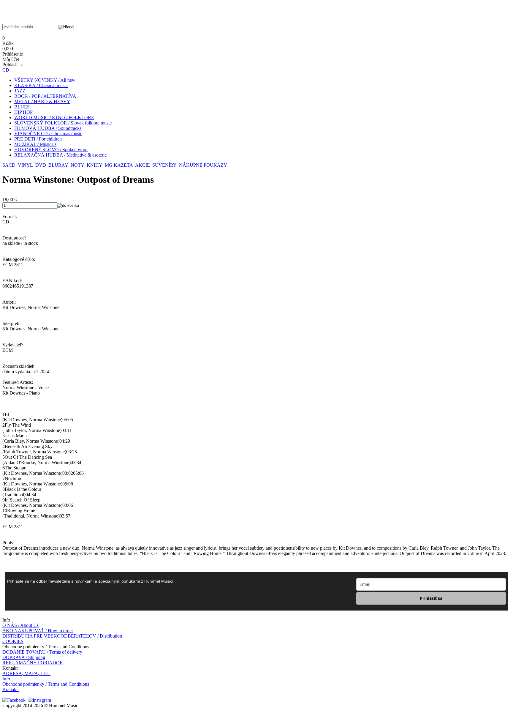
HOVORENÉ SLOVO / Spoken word (51, 149)
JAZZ (20, 90)
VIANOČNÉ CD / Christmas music (48, 133)
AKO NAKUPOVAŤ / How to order (37, 630)
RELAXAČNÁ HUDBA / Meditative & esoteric (60, 154)
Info (6, 678)
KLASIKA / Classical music (41, 85)
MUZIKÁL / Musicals (35, 144)
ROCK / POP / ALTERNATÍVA (45, 96)
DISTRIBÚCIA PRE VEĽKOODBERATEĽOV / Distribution (62, 635)
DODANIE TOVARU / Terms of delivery (42, 652)
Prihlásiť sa (431, 598)
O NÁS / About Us (20, 625)
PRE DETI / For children (38, 138)
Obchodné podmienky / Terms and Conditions (45, 684)
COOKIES (12, 641)
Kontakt (10, 689)
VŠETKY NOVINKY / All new (44, 80)
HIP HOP (23, 112)
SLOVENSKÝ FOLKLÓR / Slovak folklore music (63, 122)
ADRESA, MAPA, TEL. (26, 673)
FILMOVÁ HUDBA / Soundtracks (47, 128)
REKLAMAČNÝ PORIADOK (32, 662)
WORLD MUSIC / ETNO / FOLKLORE (54, 117)
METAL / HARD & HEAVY (42, 101)
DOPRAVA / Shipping (23, 657)
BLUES (22, 106)
